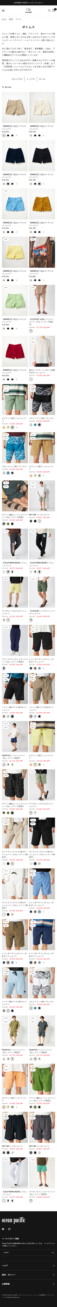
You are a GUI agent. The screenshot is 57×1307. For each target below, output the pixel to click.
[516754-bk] (12, 524)
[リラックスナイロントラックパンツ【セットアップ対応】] (15, 640)
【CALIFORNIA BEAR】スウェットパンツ (14, 564)
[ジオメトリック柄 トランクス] (42, 399)
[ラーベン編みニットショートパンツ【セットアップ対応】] (15, 495)
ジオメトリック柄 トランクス (41, 418)
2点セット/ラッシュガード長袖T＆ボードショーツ (42, 371)
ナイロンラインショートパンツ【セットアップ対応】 (42, 1193)
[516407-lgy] (4, 716)
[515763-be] (4, 135)
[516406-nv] (31, 668)
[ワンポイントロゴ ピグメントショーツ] (15, 592)
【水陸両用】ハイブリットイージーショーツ (42, 612)
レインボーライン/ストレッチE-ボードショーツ (41, 660)
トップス (30, 79)
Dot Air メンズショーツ (39, 515)
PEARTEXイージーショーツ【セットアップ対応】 (13, 756)
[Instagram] (11, 1229)
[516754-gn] (8, 524)
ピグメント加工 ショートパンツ (14, 419)
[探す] (49, 10)
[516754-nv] (4, 524)
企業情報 (6, 1284)
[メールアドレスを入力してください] (52, 1252)
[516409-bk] (39, 425)
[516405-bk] (8, 864)
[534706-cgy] (8, 572)
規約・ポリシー (9, 1275)
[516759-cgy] (31, 521)
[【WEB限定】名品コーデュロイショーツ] (15, 107)
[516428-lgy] (8, 765)
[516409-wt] (31, 425)
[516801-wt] (31, 379)
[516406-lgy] (35, 668)
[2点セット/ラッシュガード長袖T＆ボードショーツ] (42, 351)
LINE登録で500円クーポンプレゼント (28, 3)
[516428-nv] (4, 765)
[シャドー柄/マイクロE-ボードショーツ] (15, 688)
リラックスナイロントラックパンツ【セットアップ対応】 (15, 660)
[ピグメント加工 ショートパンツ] (15, 399)
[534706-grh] (4, 572)
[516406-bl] (39, 668)
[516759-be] (39, 521)
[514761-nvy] (4, 668)
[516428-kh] (12, 765)
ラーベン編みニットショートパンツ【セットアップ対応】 (15, 516)
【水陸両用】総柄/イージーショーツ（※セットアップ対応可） (41, 322)
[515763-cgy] (12, 135)
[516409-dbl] (35, 425)
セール (42, 79)
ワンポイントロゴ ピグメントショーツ (14, 612)
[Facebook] (5, 1229)
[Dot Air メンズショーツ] (42, 495)
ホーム (4, 19)
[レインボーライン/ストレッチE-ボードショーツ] (42, 640)
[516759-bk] (35, 521)
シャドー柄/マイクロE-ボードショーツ (14, 708)
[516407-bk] (12, 716)
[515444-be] (31, 331)
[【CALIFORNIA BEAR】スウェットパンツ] (15, 544)
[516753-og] (4, 427)
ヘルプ (5, 1265)
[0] (53, 10)
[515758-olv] (4, 620)
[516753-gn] (12, 427)
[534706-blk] (12, 572)
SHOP (11, 19)
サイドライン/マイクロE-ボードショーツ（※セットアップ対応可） (15, 854)
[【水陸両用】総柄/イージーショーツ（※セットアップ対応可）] (42, 300)
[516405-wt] (4, 864)
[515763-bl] (8, 135)
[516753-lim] (8, 427)
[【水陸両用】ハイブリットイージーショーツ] (42, 592)
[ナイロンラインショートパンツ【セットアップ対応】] (42, 1172)
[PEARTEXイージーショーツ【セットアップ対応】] (15, 736)
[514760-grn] (31, 1201)
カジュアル (17, 79)
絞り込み (8, 87)
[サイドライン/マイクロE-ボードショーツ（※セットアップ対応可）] (15, 833)
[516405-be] (12, 864)
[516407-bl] (8, 716)
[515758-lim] (8, 620)
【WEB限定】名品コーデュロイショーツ (14, 127)
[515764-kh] (31, 620)
